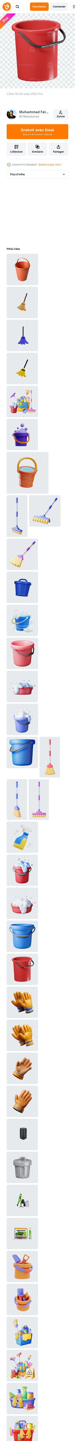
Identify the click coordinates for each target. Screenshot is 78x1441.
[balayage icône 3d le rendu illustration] (22, 302)
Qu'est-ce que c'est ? (50, 164)
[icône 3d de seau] (22, 969)
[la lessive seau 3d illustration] (22, 620)
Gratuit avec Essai (37, 131)
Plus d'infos (17, 174)
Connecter (59, 6)
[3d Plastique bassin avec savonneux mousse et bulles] (22, 686)
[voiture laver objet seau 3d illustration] (22, 434)
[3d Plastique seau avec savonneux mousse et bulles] (22, 719)
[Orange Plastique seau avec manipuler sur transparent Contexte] (22, 269)
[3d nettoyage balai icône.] (17, 516)
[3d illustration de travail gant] (22, 1068)
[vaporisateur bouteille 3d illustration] (22, 837)
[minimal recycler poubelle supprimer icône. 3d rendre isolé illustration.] (22, 587)
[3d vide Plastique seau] (22, 653)
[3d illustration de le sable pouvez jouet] (22, 1266)
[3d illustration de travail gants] (22, 1002)
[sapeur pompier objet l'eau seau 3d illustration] (27, 473)
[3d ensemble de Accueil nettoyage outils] (22, 401)
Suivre (61, 116)
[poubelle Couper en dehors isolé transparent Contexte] (22, 1134)
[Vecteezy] (6, 6)
